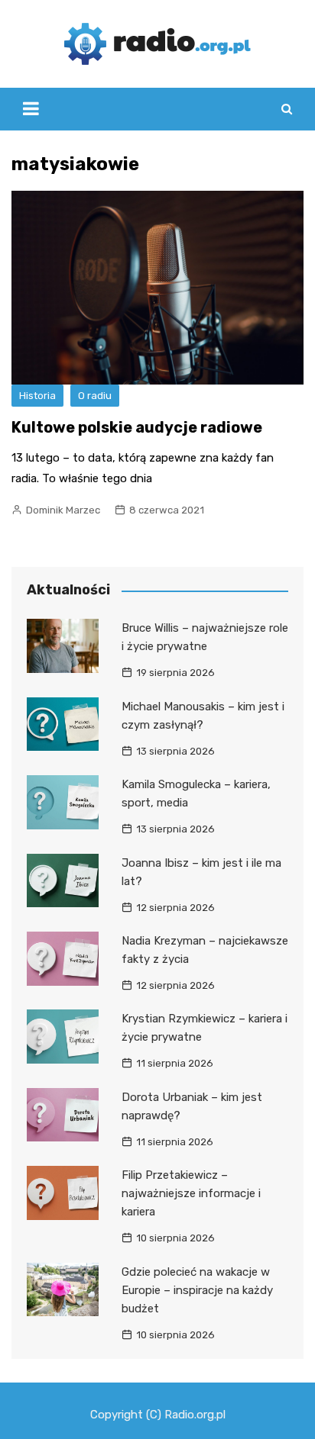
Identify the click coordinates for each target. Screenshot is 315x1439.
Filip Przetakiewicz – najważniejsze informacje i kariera (191, 1193)
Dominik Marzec (63, 510)
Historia (37, 395)
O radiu (95, 395)
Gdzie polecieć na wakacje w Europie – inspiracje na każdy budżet (197, 1290)
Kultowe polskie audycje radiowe (136, 427)
